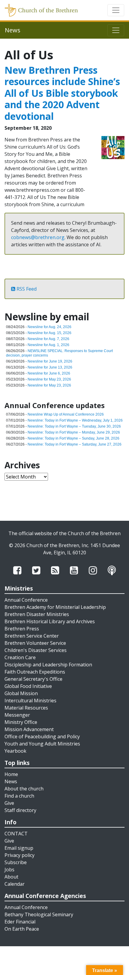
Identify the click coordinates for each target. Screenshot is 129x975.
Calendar (14, 884)
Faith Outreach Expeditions (34, 671)
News (10, 781)
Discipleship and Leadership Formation (48, 664)
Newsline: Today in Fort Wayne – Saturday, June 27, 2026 (75, 444)
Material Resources (26, 707)
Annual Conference (26, 600)
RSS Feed (26, 289)
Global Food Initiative (28, 686)
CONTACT (16, 833)
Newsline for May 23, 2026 (49, 379)
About (11, 876)
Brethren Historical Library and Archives (49, 621)
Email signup (18, 848)
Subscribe (15, 862)
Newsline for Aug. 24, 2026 (49, 327)
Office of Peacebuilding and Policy (42, 736)
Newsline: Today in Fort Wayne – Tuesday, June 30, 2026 (74, 426)
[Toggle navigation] (115, 10)
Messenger (17, 715)
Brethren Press (21, 628)
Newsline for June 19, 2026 (50, 361)
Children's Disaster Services (35, 650)
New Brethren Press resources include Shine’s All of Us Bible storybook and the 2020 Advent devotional (62, 93)
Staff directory (20, 810)
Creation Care (20, 657)
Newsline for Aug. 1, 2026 (48, 345)
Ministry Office (20, 722)
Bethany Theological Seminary (38, 914)
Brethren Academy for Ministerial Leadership (55, 607)
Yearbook (15, 751)
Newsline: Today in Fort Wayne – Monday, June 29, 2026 (74, 432)
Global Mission (21, 693)
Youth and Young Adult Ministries (42, 743)
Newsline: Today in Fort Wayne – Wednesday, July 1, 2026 (75, 420)
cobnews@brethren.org (37, 237)
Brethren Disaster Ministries (36, 614)
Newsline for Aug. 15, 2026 (49, 333)
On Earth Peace (21, 929)
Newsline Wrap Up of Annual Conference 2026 (66, 414)
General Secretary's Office (33, 679)
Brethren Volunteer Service (35, 643)
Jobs (9, 869)
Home (11, 774)
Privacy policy (19, 855)
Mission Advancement (29, 729)
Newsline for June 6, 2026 (49, 373)
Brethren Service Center (31, 636)
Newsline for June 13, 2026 (50, 367)
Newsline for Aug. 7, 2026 (48, 339)
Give (9, 803)
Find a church (19, 796)
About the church (24, 788)
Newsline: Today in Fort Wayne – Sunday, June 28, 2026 (73, 438)
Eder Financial (19, 921)
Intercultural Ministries (30, 700)
